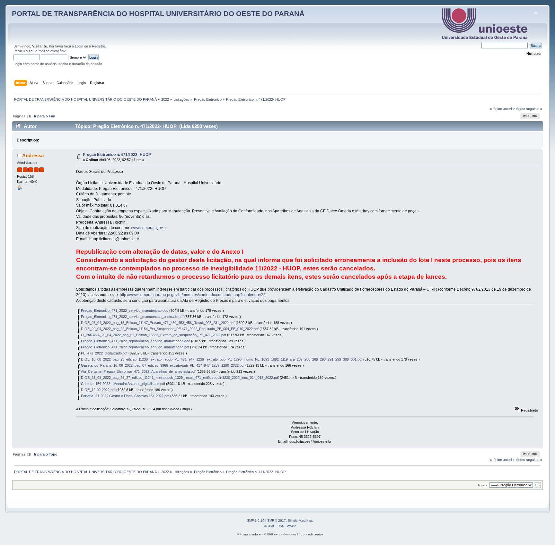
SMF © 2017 (276, 520)
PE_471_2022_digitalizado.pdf (104, 353)
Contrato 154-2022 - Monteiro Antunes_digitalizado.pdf (122, 384)
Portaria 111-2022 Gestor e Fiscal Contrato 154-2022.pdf (124, 396)
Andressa (33, 155)
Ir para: (483, 485)
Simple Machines (300, 520)
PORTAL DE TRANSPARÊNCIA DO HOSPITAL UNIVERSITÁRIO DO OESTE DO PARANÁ (158, 14)
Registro (98, 46)
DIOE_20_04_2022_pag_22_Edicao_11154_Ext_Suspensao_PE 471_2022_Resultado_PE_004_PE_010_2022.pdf (169, 329)
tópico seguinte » (529, 109)
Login (79, 46)
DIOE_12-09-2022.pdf (97, 390)
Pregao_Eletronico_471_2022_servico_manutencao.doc (124, 310)
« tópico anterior (502, 109)
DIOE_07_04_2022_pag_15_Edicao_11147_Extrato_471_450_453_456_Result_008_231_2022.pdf (157, 323)
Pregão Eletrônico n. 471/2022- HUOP (117, 154)
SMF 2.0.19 (255, 520)
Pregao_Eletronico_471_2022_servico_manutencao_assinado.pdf (131, 317)
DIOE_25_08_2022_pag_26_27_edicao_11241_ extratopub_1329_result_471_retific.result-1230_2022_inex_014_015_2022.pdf (179, 377)
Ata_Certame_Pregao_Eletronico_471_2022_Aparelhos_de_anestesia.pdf (138, 371)
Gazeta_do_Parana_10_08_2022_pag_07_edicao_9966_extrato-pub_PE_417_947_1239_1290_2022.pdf (162, 365)
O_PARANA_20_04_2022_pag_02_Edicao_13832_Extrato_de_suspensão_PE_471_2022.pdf (153, 335)
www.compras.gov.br (149, 228)
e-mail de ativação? (50, 51)
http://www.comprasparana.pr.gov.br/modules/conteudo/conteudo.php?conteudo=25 (193, 295)
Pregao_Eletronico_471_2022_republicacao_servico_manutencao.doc (135, 341)
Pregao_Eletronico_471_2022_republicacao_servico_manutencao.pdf (134, 347)
